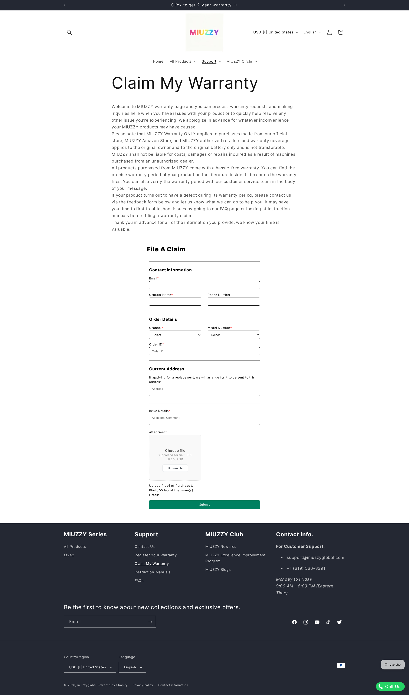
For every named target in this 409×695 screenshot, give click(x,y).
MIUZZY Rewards (220, 546)
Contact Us (145, 546)
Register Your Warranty (156, 555)
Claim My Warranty (152, 563)
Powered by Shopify (113, 684)
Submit (204, 504)
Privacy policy (143, 684)
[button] (69, 32)
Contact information (173, 684)
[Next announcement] (344, 5)
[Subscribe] (150, 622)
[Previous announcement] (64, 5)
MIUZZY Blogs (218, 569)
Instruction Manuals (153, 572)
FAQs (139, 580)
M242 (69, 555)
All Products (75, 546)
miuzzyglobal (86, 684)
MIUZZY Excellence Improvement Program (235, 558)
